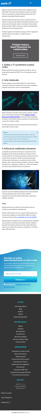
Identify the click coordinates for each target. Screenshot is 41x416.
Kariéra (20, 314)
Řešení (20, 326)
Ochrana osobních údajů (20, 339)
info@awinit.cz (5, 402)
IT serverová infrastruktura (20, 375)
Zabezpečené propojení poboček (20, 372)
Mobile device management (20, 364)
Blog (20, 309)
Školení (20, 311)
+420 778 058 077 (6, 397)
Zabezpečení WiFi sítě (20, 369)
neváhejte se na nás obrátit (26, 217)
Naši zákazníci (20, 331)
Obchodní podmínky (20, 336)
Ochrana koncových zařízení (20, 359)
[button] (31, 3)
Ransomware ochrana (20, 362)
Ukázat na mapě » (6, 393)
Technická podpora (20, 306)
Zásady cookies (20, 342)
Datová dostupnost (20, 354)
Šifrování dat (21, 367)
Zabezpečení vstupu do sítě (20, 351)
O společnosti (20, 334)
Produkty (20, 329)
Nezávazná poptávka (20, 317)
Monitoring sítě (20, 356)
